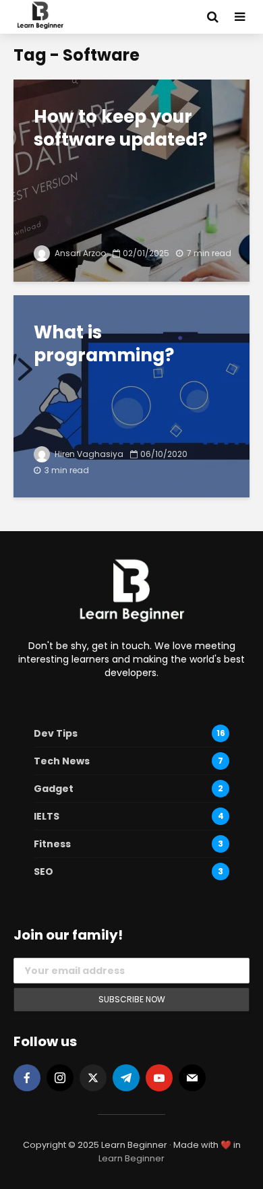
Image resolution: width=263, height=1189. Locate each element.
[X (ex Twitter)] (93, 1077)
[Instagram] (60, 1077)
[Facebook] (26, 1077)
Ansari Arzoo (79, 253)
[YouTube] (159, 1077)
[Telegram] (126, 1077)
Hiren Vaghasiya (88, 454)
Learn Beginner (131, 1158)
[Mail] (192, 1077)
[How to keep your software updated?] (131, 179)
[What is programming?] (131, 395)
